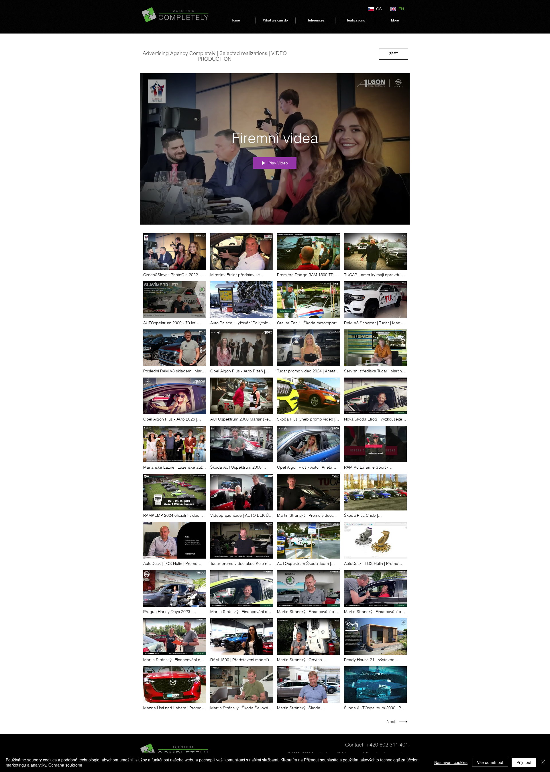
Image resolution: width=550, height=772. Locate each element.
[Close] (543, 762)
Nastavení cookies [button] (450, 762)
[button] (275, 20)
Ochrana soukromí (65, 765)
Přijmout (523, 762)
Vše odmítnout (490, 762)
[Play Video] (174, 255)
